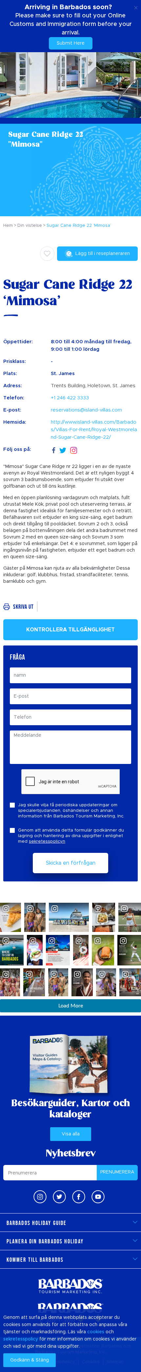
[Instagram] (73, 450)
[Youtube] (98, 1196)
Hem (8, 225)
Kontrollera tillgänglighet (70, 629)
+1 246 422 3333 (70, 397)
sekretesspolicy (20, 1339)
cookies (95, 1332)
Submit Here (71, 43)
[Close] (135, 7)
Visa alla (71, 1134)
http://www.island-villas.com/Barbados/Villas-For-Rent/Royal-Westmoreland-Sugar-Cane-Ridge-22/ (94, 430)
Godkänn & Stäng (29, 1360)
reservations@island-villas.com (86, 410)
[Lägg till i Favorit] (47, 253)
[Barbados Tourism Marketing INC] (70, 1285)
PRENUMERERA (117, 1172)
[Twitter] (62, 449)
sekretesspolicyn (47, 841)
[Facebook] (53, 449)
